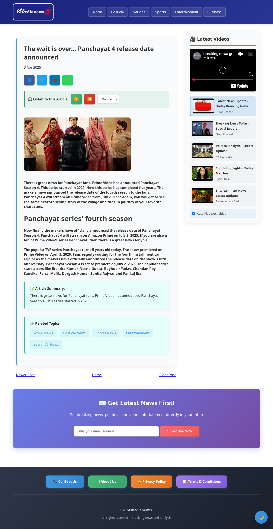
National (139, 12)
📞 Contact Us (65, 481)
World (97, 12)
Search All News (46, 344)
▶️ (76, 99)
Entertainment (186, 12)
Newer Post (25, 374)
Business (214, 12)
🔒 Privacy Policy (151, 481)
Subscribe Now (179, 431)
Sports (160, 12)
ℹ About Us (107, 481)
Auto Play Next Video (211, 214)
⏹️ (89, 99)
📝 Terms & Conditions (202, 481)
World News (43, 333)
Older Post (167, 374)
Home (97, 374)
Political (117, 12)
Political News (74, 333)
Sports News (106, 333)
